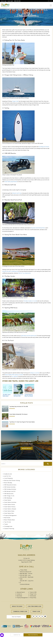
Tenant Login (36, 611)
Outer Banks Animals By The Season (18, 414)
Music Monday (8, 482)
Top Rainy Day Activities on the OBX (18, 406)
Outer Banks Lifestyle (10, 509)
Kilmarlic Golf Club (16, 193)
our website (14, 376)
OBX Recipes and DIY (10, 491)
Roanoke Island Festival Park (38, 228)
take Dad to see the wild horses (28, 335)
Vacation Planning (9, 528)
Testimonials (33, 596)
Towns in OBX (33, 592)
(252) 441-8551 (23, 577)
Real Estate (7, 517)
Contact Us (19, 594)
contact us (17, 635)
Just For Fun (7, 476)
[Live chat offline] (2, 635)
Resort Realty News (9, 520)
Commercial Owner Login (20, 611)
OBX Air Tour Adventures (24, 273)
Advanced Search (21, 592)
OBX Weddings (8, 498)
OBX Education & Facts (10, 485)
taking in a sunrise (34, 373)
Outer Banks (7, 500)
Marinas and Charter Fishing (12, 480)
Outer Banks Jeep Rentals (11, 181)
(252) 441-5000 (23, 575)
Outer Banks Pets (9, 513)
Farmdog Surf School (44, 146)
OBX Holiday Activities (10, 489)
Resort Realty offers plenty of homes (14, 374)
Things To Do (33, 594)
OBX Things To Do (9, 495)
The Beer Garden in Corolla (30, 301)
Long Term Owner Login (34, 606)
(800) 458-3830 (23, 573)
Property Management (10, 515)
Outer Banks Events (9, 504)
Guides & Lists (8, 474)
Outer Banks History (9, 506)
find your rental (33, 635)
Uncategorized (8, 526)
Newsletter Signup (17, 606)
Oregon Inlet (15, 101)
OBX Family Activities (9, 487)
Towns (6, 524)
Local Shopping (8, 478)
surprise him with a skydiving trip (10, 271)
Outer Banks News (9, 511)
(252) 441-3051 (23, 580)
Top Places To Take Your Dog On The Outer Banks (22, 422)
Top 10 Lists (7, 522)
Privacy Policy (33, 597)
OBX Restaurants (8, 493)
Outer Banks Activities (10, 502)
